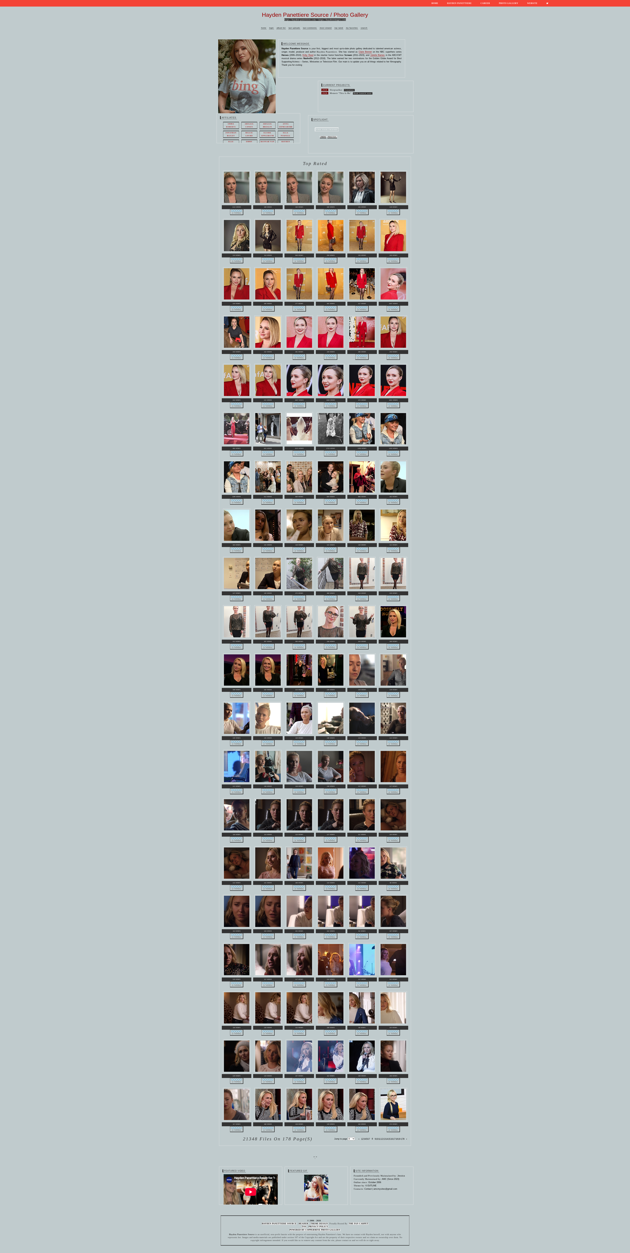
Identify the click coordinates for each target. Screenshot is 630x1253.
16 (392, 1139)
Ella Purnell (286, 134)
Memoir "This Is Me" (340, 93)
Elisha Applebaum (267, 134)
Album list (281, 28)
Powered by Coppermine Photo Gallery (315, 1230)
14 (387, 1139)
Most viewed (326, 28)
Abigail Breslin (267, 125)
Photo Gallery (508, 3)
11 (379, 1139)
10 (377, 1139)
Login (271, 28)
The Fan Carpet (358, 1223)
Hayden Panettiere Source (279, 1223)
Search (364, 28)
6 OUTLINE (371, 1185)
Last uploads (294, 28)
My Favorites (352, 28)
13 (384, 1139)
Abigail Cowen (249, 125)
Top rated (339, 28)
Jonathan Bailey (231, 134)
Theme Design (319, 1223)
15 (389, 1139)
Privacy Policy (318, 1226)
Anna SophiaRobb (286, 125)
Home (434, 3)
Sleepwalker (336, 90)
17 (394, 1139)
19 (399, 1139)
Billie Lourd (249, 134)
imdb (323, 137)
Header (303, 1223)
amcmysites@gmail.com (385, 1189)
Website (532, 3)
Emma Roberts (231, 125)
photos (332, 137)
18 (397, 1139)
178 (402, 1139)
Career (485, 3)
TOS (304, 1226)
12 (382, 1139)
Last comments (310, 28)
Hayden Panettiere (459, 3)
